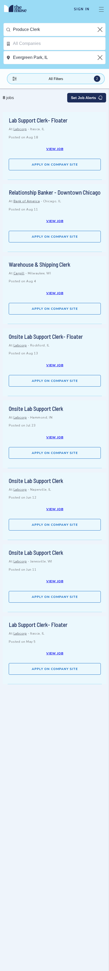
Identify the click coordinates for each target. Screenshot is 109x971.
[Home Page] (18, 9)
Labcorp (20, 129)
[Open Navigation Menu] (101, 9)
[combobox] (59, 29)
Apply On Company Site (55, 164)
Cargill (19, 273)
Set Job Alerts (83, 98)
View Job (54, 149)
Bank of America (26, 201)
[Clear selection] (100, 29)
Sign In (81, 9)
